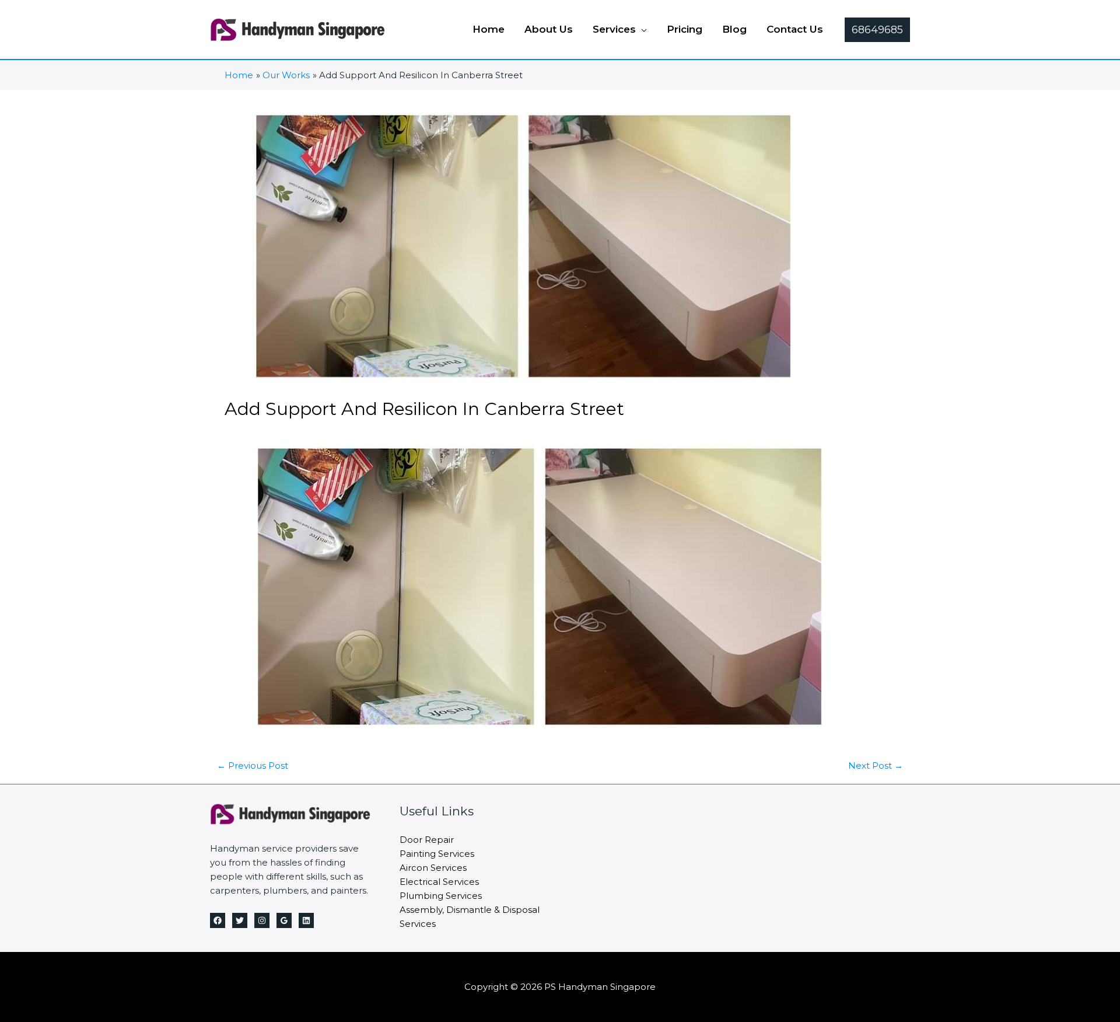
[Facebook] (217, 920)
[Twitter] (239, 920)
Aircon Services (433, 867)
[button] (641, 29)
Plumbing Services (441, 895)
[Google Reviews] (284, 920)
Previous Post (252, 765)
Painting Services (437, 853)
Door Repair (427, 839)
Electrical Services (439, 881)
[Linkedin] (306, 920)
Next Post (875, 765)
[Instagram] (262, 920)
